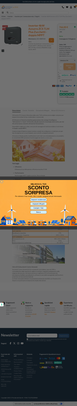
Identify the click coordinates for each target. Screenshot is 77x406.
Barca (38, 212)
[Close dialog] (1, 181)
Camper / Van (39, 208)
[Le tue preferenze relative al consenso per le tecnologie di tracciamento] (2, 304)
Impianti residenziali (38, 200)
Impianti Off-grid (38, 204)
